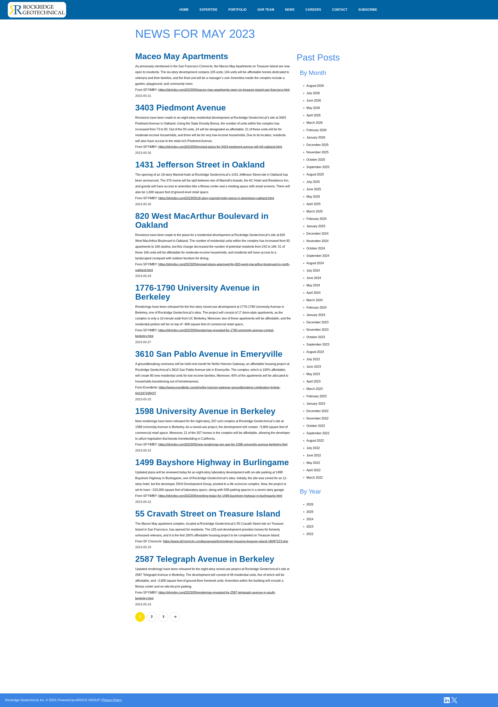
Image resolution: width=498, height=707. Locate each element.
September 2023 (317, 344)
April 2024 (313, 292)
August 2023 (315, 352)
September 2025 (317, 167)
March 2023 (314, 388)
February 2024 (316, 307)
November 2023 (317, 329)
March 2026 (314, 122)
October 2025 (315, 159)
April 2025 (313, 204)
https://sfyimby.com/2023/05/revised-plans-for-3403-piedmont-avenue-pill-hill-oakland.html (220, 146)
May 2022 (313, 462)
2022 (309, 534)
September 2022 (317, 433)
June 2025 (313, 189)
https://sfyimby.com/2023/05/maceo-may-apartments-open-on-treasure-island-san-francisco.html (224, 89)
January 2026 (315, 137)
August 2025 (315, 174)
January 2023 (315, 403)
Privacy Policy (112, 700)
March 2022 (314, 477)
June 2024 (313, 278)
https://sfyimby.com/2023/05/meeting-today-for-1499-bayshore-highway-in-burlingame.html (220, 495)
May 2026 (313, 108)
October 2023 (315, 337)
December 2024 (317, 233)
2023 (309, 526)
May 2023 (313, 374)
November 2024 (317, 241)
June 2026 (313, 100)
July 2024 (313, 270)
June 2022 (313, 455)
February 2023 (316, 396)
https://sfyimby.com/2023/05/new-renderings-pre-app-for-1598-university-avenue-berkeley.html (223, 444)
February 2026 (316, 130)
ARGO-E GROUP (87, 700)
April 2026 (313, 115)
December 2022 (317, 411)
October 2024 (315, 248)
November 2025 (317, 152)
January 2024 (315, 315)
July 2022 (313, 448)
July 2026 (313, 93)
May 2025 (313, 196)
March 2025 (314, 211)
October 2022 (315, 425)
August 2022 (315, 440)
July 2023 (313, 359)
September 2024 (317, 255)
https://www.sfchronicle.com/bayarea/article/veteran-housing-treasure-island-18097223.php (225, 541)
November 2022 (317, 418)
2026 (309, 504)
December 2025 (317, 144)
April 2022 (313, 470)
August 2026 (315, 85)
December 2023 (317, 322)
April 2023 (313, 381)
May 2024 (313, 285)
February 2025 (316, 218)
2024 (309, 519)
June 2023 (313, 366)
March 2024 (314, 300)
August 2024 (315, 263)
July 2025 (313, 181)
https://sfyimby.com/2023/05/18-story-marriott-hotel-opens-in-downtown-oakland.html (216, 198)
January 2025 (315, 226)
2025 (309, 511)
